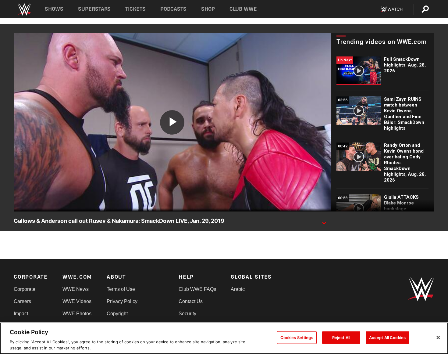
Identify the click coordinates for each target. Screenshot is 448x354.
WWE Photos (76, 313)
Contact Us (191, 301)
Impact (21, 313)
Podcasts (173, 9)
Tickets (135, 9)
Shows (54, 9)
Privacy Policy (122, 301)
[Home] (24, 9)
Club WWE (243, 9)
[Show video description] (324, 221)
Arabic (238, 289)
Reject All (341, 337)
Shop (208, 9)
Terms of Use (121, 289)
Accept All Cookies (387, 337)
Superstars (94, 9)
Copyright (117, 313)
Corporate (24, 289)
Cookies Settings (296, 337)
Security (187, 313)
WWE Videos (76, 301)
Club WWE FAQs (197, 289)
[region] (224, 338)
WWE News (75, 289)
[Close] (438, 337)
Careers (22, 301)
